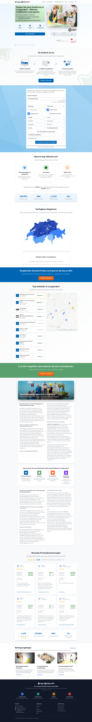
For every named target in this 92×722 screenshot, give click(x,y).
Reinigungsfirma (59, 2)
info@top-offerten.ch (21, 708)
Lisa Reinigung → (62, 592)
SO (23, 45)
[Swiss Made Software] (74, 40)
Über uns (38, 706)
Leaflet (61, 329)
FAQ (37, 708)
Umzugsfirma (49, 2)
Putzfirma (19, 45)
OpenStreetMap (66, 329)
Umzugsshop (60, 708)
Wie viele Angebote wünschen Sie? (46, 131)
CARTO (75, 329)
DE (76, 2)
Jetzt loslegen (29, 33)
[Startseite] (15, 45)
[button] (73, 308)
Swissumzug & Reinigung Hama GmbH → (67, 624)
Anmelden (71, 2)
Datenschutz (39, 711)
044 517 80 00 (20, 706)
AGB (37, 713)
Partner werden (61, 706)
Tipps (43, 2)
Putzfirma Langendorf (30, 45)
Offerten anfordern (46, 80)
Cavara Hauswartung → (42, 624)
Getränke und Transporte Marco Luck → (24, 592)
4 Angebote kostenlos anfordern (46, 142)
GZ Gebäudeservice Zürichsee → (44, 592)
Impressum (38, 709)
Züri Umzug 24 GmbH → (21, 624)
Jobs (66, 2)
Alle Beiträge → (73, 648)
